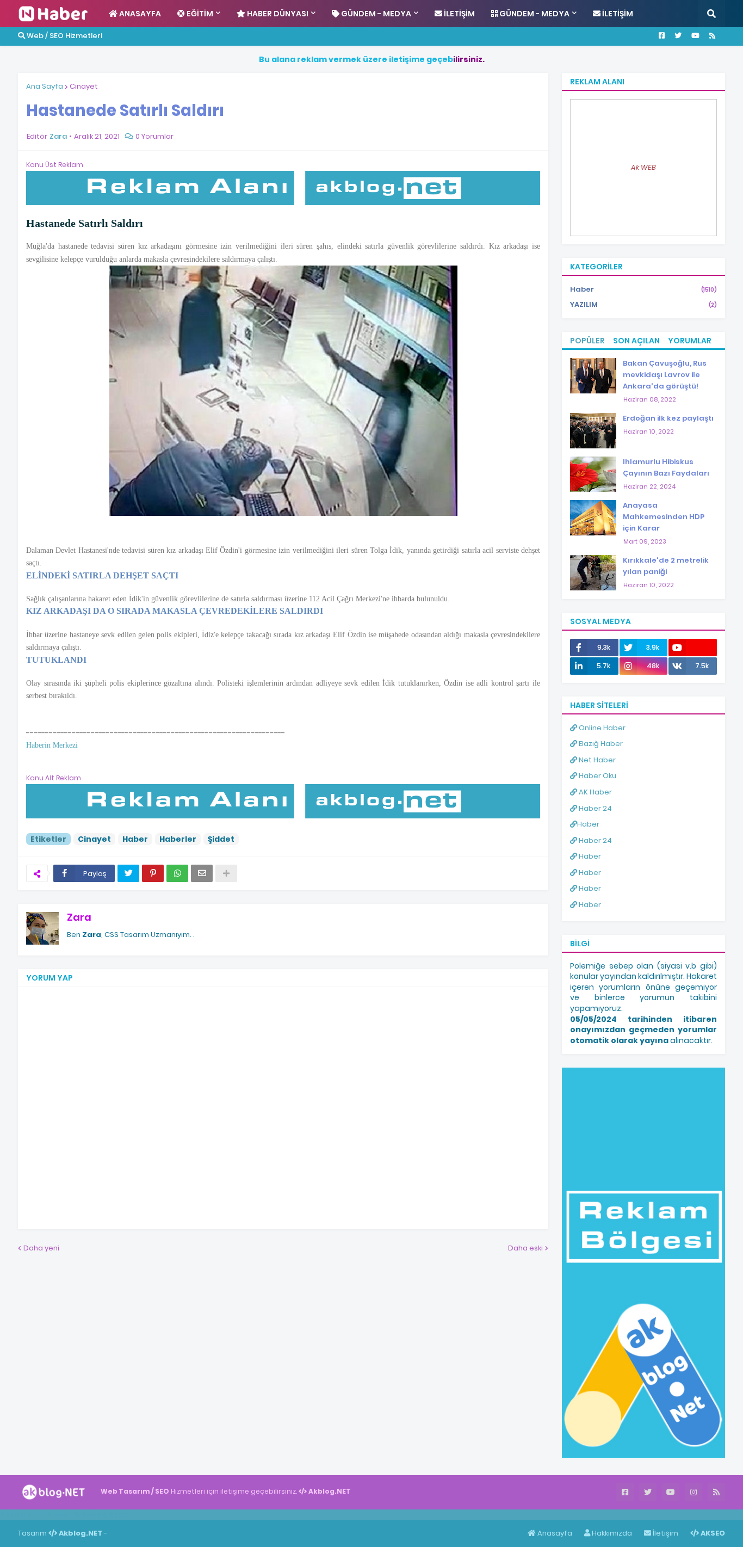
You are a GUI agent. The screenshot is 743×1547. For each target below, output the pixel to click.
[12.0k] (692, 647)
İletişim (664, 1533)
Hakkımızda (611, 1533)
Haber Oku (596, 776)
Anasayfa (554, 1533)
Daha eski (525, 1248)
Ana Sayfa (44, 86)
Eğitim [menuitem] (199, 13)
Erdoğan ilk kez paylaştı (668, 418)
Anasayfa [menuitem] (139, 13)
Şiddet (221, 839)
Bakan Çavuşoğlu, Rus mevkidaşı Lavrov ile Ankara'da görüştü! (665, 374)
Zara (79, 917)
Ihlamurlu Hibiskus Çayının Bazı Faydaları (666, 467)
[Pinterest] (153, 873)
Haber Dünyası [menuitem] (276, 13)
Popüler (587, 340)
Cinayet (84, 86)
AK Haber (594, 792)
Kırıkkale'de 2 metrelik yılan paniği (666, 566)
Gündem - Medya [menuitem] (375, 13)
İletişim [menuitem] (458, 13)
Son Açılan (636, 340)
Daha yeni (41, 1248)
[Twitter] (128, 873)
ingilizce (112, 1514)
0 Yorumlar (154, 136)
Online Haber (601, 728)
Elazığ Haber (600, 743)
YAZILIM (643, 304)
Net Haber (596, 760)
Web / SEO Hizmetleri (63, 35)
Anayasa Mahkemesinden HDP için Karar (663, 516)
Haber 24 (594, 808)
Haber (135, 839)
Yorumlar (689, 340)
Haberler (177, 839)
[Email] (202, 873)
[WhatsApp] (177, 873)
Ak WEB (643, 167)
